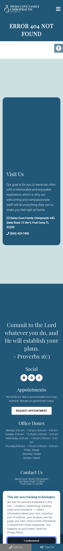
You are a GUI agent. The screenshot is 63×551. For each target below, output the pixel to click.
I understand (31, 540)
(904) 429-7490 (19, 233)
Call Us (17, 547)
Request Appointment (31, 410)
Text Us (49, 547)
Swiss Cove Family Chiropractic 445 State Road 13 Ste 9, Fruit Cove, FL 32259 (30, 222)
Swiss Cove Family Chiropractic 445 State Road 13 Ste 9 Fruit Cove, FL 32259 (31, 481)
